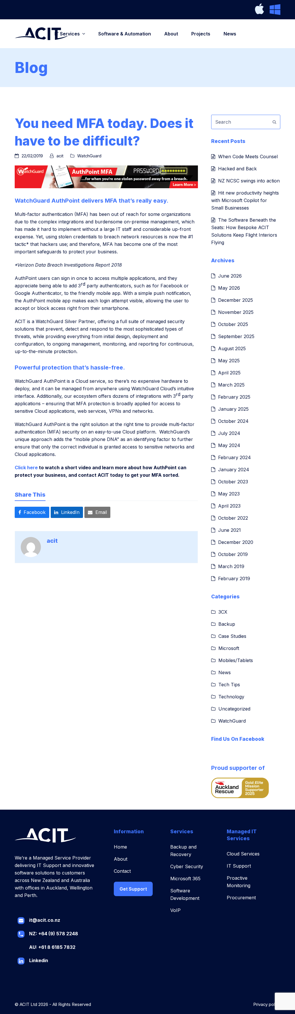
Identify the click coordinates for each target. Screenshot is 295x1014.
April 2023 (229, 506)
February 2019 (234, 578)
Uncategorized (234, 709)
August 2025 (232, 348)
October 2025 (233, 324)
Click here (26, 467)
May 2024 (229, 445)
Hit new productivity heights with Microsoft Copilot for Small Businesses (245, 200)
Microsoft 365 (185, 878)
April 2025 (229, 373)
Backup (226, 624)
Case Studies (232, 636)
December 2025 (235, 300)
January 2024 (233, 469)
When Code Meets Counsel (248, 156)
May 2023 (229, 494)
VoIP (175, 910)
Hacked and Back (237, 168)
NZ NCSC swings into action (249, 181)
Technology (231, 697)
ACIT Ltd (28, 1004)
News (224, 672)
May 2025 (229, 360)
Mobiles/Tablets (235, 660)
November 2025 (236, 312)
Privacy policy (266, 1004)
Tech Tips (229, 684)
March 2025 (231, 385)
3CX (222, 612)
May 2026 (229, 288)
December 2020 (235, 542)
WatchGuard (89, 156)
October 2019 (233, 554)
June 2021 (229, 530)
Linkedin (38, 960)
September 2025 (236, 336)
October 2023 (233, 482)
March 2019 (231, 566)
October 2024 (233, 421)
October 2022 (233, 518)
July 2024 (229, 433)
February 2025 (234, 397)
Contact (122, 871)
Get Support (133, 889)
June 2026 (230, 276)
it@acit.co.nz (44, 920)
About (120, 859)
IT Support (239, 866)
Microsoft (228, 648)
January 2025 (233, 409)
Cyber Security (186, 866)
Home (120, 847)
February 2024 (234, 457)
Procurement (241, 897)
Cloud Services (243, 854)
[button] (32, 512)
